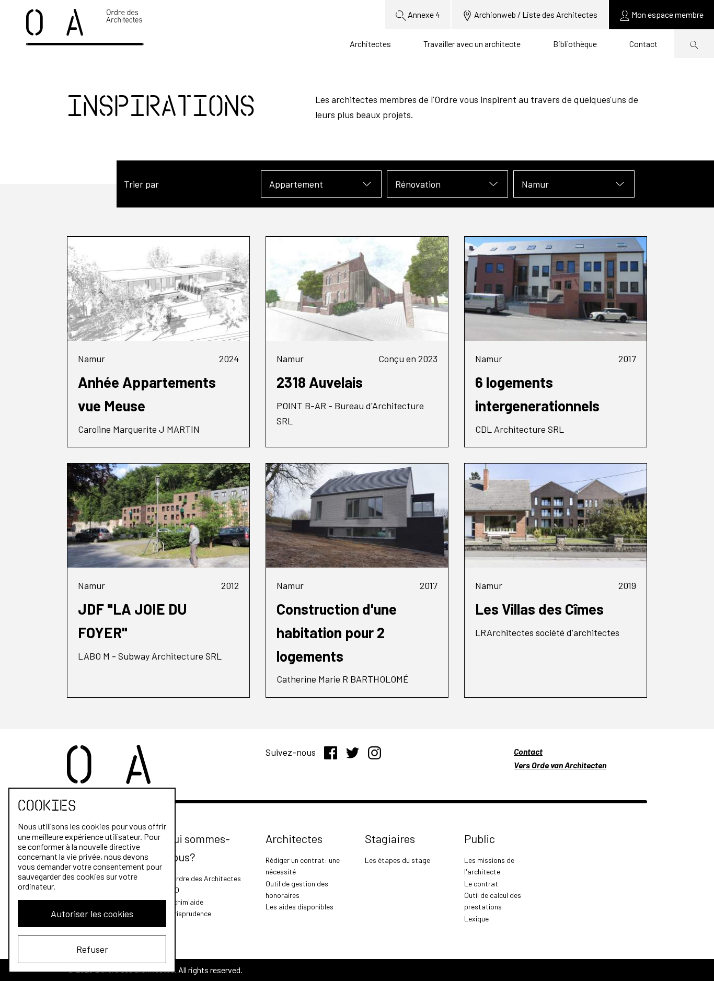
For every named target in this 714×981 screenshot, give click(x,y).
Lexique (476, 918)
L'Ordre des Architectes (203, 878)
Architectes (370, 44)
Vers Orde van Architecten (560, 765)
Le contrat (481, 883)
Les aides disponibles (299, 906)
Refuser (92, 949)
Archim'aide (184, 901)
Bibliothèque (575, 44)
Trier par (141, 184)
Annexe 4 (423, 14)
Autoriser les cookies (92, 913)
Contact (643, 44)
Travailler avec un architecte (472, 44)
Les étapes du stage (397, 860)
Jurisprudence (188, 913)
